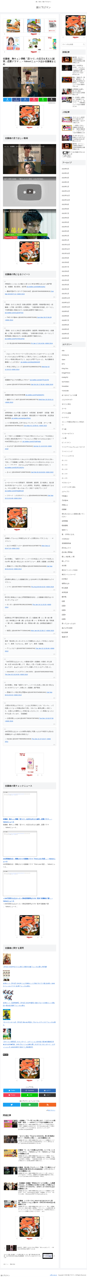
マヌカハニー (66, 482)
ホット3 (64, 469)
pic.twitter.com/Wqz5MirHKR (30, 362)
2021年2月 (65, 289)
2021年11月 (66, 249)
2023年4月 (65, 173)
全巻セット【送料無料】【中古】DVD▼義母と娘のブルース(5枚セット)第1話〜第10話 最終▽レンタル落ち (29, 1004)
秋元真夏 (65, 588)
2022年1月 (65, 240)
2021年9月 (65, 258)
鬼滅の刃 (65, 637)
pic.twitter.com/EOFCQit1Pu (14, 467)
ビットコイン (66, 442)
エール (64, 408)
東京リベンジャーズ (69, 574)
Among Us (65, 355)
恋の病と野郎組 (67, 552)
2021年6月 (65, 271)
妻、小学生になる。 (69, 534)
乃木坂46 (65, 500)
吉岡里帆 (65, 521)
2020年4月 (65, 334)
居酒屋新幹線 (66, 543)
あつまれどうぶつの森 (69, 395)
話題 (63, 601)
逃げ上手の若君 (67, 628)
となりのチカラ (67, 399)
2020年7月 (65, 320)
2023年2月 (65, 182)
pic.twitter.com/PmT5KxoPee (14, 339)
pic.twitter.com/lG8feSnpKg (36, 287)
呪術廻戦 (65, 525)
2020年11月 (66, 302)
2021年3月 (65, 285)
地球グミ (65, 530)
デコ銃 (64, 429)
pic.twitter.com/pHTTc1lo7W (39, 380)
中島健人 (65, 496)
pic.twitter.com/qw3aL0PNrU (21, 418)
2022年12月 (66, 191)
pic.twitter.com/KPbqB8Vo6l (14, 491)
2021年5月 (65, 276)
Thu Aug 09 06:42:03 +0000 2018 (42, 587)
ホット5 (64, 478)
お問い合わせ (53, 1275)
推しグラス (65, 561)
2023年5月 (65, 169)
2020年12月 (66, 298)
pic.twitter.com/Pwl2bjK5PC (35, 395)
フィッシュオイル (68, 456)
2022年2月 (65, 236)
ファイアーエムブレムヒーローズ (73, 447)
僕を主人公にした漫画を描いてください (73, 515)
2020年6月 (65, 325)
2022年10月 (66, 200)
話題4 (64, 615)
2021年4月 (65, 280)
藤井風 (64, 597)
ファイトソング (67, 451)
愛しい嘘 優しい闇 (68, 557)
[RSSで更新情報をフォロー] (47, 1105)
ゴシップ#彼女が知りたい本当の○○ (73, 423)
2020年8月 (65, 316)
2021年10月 (66, 253)
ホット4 (64, 474)
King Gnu (65, 368)
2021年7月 (65, 267)
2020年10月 (66, 307)
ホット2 (64, 465)
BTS (63, 364)
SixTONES (65, 382)
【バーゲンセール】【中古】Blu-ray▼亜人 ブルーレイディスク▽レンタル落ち (29, 1023)
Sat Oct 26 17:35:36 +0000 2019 (42, 384)
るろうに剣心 (66, 404)
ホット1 (64, 460)
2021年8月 (65, 262)
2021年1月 (65, 293)
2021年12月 (66, 244)
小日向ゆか (65, 539)
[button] (83, 44)
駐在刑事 (65, 632)
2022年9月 (65, 204)
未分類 (64, 565)
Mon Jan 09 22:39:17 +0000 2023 (42, 630)
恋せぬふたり (66, 548)
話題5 (64, 619)
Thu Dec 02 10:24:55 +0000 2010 (16, 674)
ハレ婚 (64, 438)
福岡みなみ (65, 583)
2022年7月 (65, 213)
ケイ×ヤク (65, 417)
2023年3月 (65, 178)
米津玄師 (65, 592)
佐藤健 (6, 1054)
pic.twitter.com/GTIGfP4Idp (32, 441)
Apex (63, 359)
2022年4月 (65, 227)
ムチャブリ (65, 491)
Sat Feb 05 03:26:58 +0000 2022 (42, 472)
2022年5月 (65, 222)
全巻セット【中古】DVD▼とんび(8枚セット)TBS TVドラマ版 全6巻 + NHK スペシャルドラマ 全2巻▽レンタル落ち (29, 985)
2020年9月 (65, 311)
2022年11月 (66, 195)
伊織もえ (65, 505)
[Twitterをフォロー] (11, 1105)
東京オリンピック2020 (69, 570)
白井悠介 (65, 579)
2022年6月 (65, 218)
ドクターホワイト (68, 433)
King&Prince (66, 373)
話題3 (64, 610)
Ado (63, 350)
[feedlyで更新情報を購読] (29, 1105)
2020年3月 (65, 338)
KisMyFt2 (65, 377)
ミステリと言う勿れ (69, 487)
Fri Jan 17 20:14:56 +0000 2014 (42, 343)
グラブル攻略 (66, 413)
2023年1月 (65, 186)
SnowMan (65, 386)
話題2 (64, 606)
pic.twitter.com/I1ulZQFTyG (14, 313)
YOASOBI (65, 391)
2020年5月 (65, 329)
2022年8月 (65, 209)
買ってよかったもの (69, 623)
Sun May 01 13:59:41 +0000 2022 (35, 425)
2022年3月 (65, 231)
